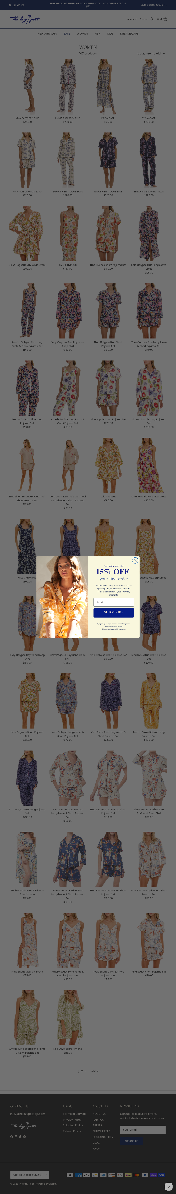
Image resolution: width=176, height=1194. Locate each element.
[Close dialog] (135, 560)
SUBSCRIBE (114, 613)
